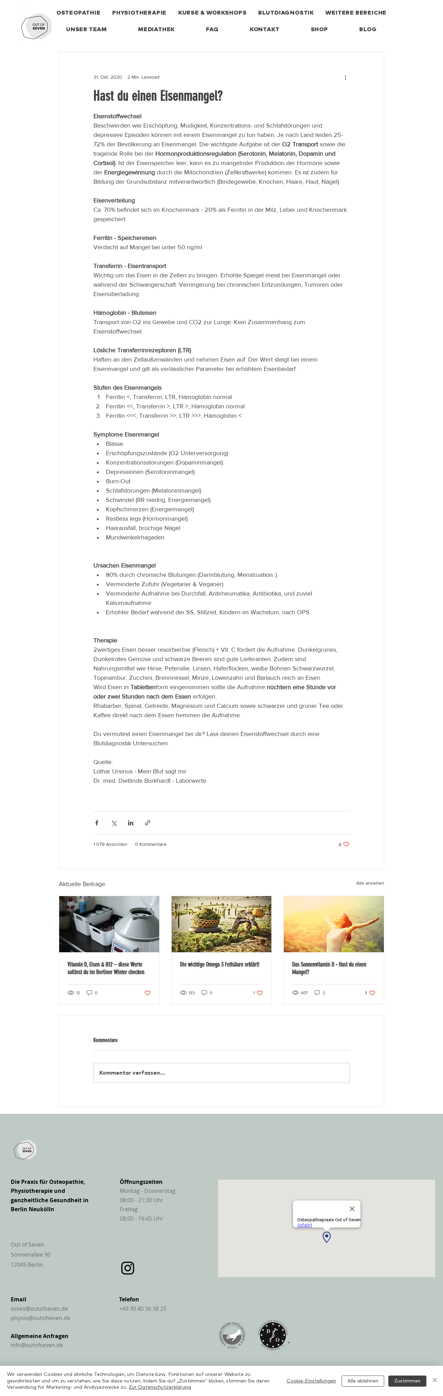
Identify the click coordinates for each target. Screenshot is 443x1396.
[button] (356, 13)
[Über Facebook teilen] (96, 823)
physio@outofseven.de (40, 1318)
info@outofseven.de (37, 1345)
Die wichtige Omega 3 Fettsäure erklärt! (219, 964)
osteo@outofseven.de (39, 1308)
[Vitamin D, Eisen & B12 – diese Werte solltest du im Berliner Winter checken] (109, 924)
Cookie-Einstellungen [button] (311, 1381)
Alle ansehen (370, 883)
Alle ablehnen (362, 1381)
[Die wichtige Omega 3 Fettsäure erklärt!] (222, 924)
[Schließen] (435, 1380)
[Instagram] (127, 1268)
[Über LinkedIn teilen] (130, 823)
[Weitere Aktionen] (345, 77)
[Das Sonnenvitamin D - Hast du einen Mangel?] (334, 924)
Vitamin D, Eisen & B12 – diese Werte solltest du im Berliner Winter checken (105, 968)
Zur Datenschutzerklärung (160, 1387)
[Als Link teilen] (147, 823)
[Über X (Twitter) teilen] (113, 823)
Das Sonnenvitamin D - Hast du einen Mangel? (329, 968)
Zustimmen (407, 1381)
